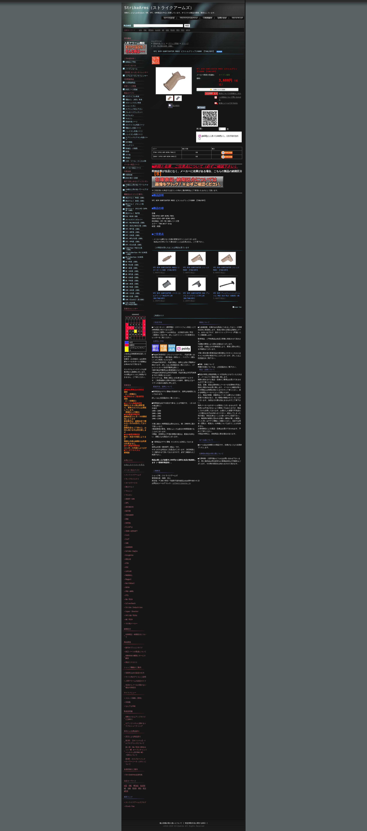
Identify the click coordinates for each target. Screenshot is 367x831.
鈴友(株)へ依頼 (131, 178)
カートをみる (169, 18)
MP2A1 (151, 30)
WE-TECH (128, 619)
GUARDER (128, 547)
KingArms (129, 555)
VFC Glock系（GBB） (134, 245)
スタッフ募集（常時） (134, 698)
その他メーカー (131, 623)
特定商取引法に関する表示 (195, 823)
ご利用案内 (207, 18)
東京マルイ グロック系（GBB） (134, 205)
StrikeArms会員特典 (133, 775)
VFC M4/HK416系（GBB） (135, 223)
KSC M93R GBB (131, 216)
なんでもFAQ (130, 706)
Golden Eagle (131, 551)
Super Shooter (131, 611)
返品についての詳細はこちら (230, 93)
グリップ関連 (173, 43)
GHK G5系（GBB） (132, 296)
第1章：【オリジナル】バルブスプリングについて (135, 742)
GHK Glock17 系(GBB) (134, 300)
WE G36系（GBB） (132, 278)
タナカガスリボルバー (134, 220)
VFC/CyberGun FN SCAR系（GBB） (136, 253)
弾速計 (128, 158)
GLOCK (157, 30)
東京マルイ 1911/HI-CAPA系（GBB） (136, 209)
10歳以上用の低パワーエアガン (136, 186)
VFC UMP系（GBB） (133, 232)
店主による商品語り (131, 731)
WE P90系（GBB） (132, 281)
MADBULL (128, 575)
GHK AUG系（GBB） (133, 290)
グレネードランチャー (134, 112)
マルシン (128, 491)
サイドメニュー (130, 693)
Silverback (130, 603)
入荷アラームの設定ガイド (135, 681)
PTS (126, 595)
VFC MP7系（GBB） (133, 229)
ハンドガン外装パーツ (134, 131)
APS (126, 503)
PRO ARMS (129, 591)
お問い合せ (222, 18)
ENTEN (127, 523)
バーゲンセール (131, 69)
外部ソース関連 (131, 90)
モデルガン (129, 115)
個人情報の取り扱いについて (171, 823)
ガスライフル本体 (132, 96)
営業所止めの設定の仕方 (134, 673)
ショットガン (130, 106)
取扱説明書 (128, 711)
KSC (126, 567)
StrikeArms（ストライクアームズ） (159, 7)
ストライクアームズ (133, 475)
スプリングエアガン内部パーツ (136, 138)
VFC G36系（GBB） (133, 235)
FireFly (128, 527)
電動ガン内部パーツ (133, 128)
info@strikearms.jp (181, 483)
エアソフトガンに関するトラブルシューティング (135, 724)
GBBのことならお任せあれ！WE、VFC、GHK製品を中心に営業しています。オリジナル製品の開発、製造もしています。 (170, 13)
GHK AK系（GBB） (132, 284)
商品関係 (127, 642)
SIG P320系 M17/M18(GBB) (131, 304)
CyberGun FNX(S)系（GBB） (133, 249)
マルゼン (128, 495)
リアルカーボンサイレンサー (136, 76)
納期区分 (127, 629)
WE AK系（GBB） (132, 268)
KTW (126, 563)
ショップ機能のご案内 (132, 667)
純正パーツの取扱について (135, 652)
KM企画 (128, 559)
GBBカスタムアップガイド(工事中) (135, 718)
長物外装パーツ (131, 122)
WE (163, 30)
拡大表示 (176, 106)
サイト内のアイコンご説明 (135, 677)
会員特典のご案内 (131, 769)
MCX (182, 30)
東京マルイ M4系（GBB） (135, 198)
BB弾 (127, 152)
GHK (167, 30)
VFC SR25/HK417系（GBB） (136, 226)
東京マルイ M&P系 (132, 213)
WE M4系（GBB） (132, 262)
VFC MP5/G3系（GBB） (134, 238)
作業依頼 (128, 175)
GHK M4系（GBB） (132, 287)
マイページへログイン (188, 18)
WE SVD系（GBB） (132, 271)
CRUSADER (129, 515)
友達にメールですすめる (228, 103)
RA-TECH (128, 599)
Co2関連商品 (130, 83)
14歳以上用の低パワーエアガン (136, 190)
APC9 (188, 30)
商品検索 (127, 26)
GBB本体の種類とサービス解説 (135, 657)
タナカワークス (131, 483)
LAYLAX (128, 571)
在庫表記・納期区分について (135, 635)
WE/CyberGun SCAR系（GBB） (134, 258)
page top (238, 307)
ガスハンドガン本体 (133, 103)
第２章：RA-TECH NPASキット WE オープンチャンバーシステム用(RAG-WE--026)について (136, 751)
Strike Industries (133, 607)
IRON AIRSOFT (131, 531)
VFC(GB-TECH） (131, 615)
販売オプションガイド (134, 648)
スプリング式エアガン (134, 109)
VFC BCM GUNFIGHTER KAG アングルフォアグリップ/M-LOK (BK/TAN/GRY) (196, 295)
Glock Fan (129, 806)
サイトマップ (237, 18)
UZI (140, 30)
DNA (126, 519)
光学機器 (128, 142)
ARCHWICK (129, 507)
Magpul (128, 579)
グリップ (185, 43)
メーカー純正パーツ (133, 168)
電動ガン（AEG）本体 (133, 100)
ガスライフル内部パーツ (134, 125)
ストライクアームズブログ (135, 802)
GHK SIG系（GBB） (133, 293)
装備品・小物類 (131, 148)
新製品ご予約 (130, 62)
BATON (127, 511)
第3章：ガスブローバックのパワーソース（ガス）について (135, 761)
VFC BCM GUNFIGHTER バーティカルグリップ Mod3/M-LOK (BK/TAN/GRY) (167, 295)
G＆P (127, 539)
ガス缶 (128, 155)
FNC (145, 30)
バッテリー (129, 145)
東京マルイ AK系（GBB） (135, 201)
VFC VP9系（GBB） (133, 242)
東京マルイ (129, 487)
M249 (173, 30)
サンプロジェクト (132, 479)
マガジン (128, 119)
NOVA (127, 587)
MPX (177, 30)
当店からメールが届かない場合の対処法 (135, 686)
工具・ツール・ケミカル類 (135, 161)
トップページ (156, 41)
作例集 (128, 702)
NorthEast (129, 583)
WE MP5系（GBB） (132, 274)
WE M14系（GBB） (132, 265)
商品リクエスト (131, 662)
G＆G (127, 535)
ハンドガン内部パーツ (134, 134)
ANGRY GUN (129, 499)
